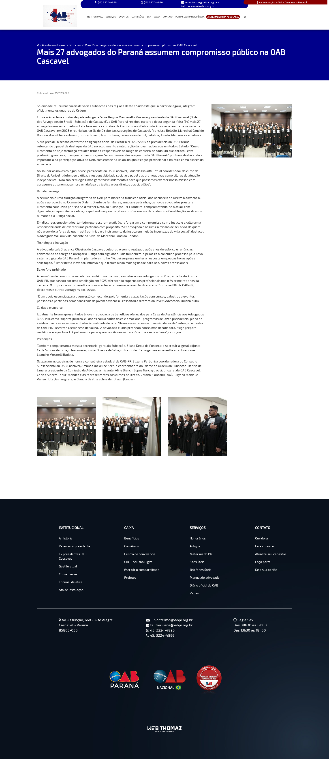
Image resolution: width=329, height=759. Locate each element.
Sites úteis (197, 562)
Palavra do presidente (74, 546)
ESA (149, 16)
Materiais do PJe (201, 554)
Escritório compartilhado (141, 569)
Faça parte (263, 562)
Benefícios (131, 538)
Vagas (194, 593)
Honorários (198, 538)
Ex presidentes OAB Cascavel (73, 556)
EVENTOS (124, 16)
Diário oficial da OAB (204, 585)
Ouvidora (261, 538)
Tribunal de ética (70, 582)
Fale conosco (264, 546)
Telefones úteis (200, 569)
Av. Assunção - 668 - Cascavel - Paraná (282, 2)
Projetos (130, 577)
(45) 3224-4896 (153, 2)
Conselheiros (68, 574)
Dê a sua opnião (266, 569)
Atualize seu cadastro (270, 554)
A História (66, 538)
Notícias (75, 45)
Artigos (195, 546)
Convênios (131, 546)
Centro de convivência (139, 554)
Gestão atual (68, 566)
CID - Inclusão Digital (138, 562)
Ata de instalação (71, 590)
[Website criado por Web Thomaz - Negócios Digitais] (164, 730)
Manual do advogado (205, 577)
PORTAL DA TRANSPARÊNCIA (189, 16)
